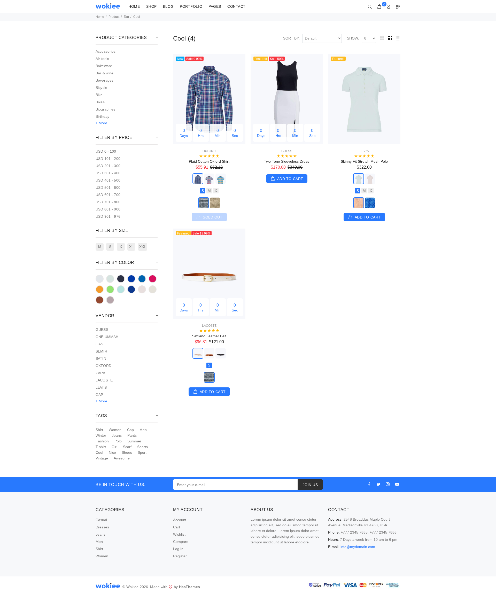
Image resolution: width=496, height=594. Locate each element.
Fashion (102, 441)
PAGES (214, 6)
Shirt (99, 430)
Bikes (100, 102)
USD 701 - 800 (108, 202)
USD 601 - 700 (108, 195)
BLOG (168, 6)
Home (100, 17)
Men (143, 430)
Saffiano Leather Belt (209, 336)
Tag (126, 17)
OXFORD (103, 366)
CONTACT (236, 6)
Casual (101, 520)
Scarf (127, 447)
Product (114, 17)
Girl (114, 447)
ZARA (100, 373)
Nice (112, 452)
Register (180, 556)
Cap (130, 430)
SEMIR (101, 351)
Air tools (102, 59)
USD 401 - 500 (108, 180)
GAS (99, 344)
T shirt (101, 447)
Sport (142, 452)
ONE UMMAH (107, 337)
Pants (132, 435)
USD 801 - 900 (108, 209)
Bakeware (104, 66)
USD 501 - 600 (108, 187)
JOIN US (310, 485)
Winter (101, 435)
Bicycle (101, 87)
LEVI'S (101, 387)
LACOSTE (104, 380)
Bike (99, 95)
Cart (176, 527)
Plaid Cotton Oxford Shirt (209, 161)
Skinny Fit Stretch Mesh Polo (364, 161)
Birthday (102, 116)
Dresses (102, 527)
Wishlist (179, 534)
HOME (134, 6)
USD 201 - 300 (108, 166)
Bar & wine (104, 73)
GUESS (102, 329)
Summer (134, 441)
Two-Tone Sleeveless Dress (286, 161)
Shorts (142, 447)
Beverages (104, 80)
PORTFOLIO (191, 6)
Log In (178, 549)
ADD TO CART (290, 179)
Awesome (122, 458)
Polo (118, 441)
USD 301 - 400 (108, 173)
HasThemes (189, 587)
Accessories (106, 51)
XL (131, 247)
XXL (142, 247)
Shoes (127, 452)
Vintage (102, 458)
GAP (99, 395)
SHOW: (353, 38)
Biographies (105, 109)
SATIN (101, 358)
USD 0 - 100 (106, 151)
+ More (101, 123)
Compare (180, 542)
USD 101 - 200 (108, 159)
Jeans (117, 435)
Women (115, 430)
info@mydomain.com (357, 547)
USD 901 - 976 (108, 216)
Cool (99, 452)
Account (179, 520)
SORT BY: (291, 38)
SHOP (151, 6)
